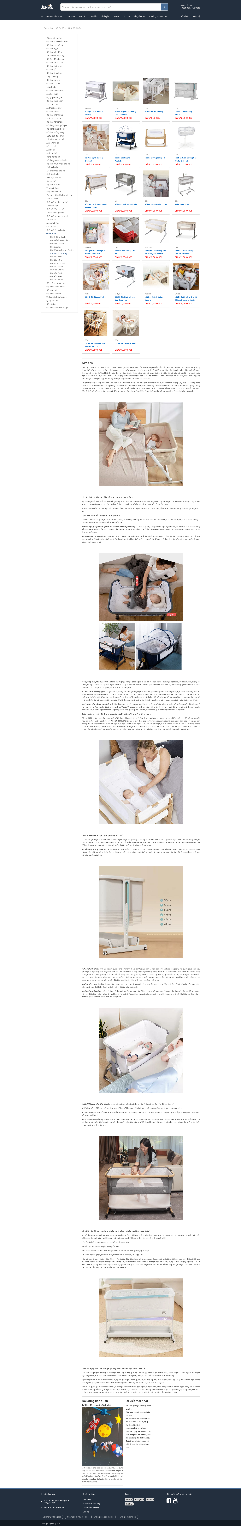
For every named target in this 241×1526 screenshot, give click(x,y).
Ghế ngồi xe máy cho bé (56, 216)
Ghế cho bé (51, 153)
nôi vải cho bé (56, 256)
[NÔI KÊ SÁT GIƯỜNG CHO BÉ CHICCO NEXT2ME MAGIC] (186, 285)
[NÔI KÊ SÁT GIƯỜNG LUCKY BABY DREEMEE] (126, 285)
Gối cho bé (50, 146)
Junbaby (53, 1524)
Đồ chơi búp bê (52, 184)
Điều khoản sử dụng (91, 1503)
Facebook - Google (190, 6)
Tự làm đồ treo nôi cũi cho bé (96, 1405)
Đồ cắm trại (51, 290)
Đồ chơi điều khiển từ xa (56, 41)
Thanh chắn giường (54, 212)
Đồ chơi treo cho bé (55, 170)
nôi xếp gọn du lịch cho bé (62, 250)
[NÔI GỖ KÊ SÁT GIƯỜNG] (156, 99)
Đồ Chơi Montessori (54, 59)
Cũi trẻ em (50, 226)
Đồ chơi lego (51, 48)
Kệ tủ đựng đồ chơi (54, 135)
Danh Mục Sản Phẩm (53, 16)
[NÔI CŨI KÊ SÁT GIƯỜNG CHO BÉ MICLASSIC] (186, 238)
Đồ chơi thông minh (54, 66)
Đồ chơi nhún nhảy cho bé (57, 163)
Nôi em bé (60, 28)
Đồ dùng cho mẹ (53, 293)
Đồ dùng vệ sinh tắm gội (56, 307)
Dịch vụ (126, 16)
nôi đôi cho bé (56, 266)
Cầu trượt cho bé (53, 38)
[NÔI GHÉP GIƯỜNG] (186, 192)
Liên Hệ (196, 16)
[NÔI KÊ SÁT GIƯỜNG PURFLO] (96, 285)
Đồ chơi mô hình (53, 111)
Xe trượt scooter (53, 108)
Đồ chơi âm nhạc (53, 73)
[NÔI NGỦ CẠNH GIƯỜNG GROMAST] (96, 145)
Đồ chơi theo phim (54, 101)
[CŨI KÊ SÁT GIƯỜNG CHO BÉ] (126, 331)
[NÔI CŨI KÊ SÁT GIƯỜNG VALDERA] (156, 285)
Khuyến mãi (139, 16)
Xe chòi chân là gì (133, 1425)
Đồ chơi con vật (53, 83)
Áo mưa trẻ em (52, 223)
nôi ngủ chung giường (59, 240)
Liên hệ (86, 1512)
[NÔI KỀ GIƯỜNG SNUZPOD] (156, 145)
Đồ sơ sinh (50, 304)
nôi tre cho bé (56, 279)
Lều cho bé (50, 87)
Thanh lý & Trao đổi (158, 16)
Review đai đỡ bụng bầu (136, 1428)
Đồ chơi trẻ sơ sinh (54, 62)
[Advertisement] (59, 357)
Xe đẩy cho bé (52, 142)
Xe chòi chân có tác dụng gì (137, 1422)
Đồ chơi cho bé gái (54, 45)
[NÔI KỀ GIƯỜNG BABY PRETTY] (156, 192)
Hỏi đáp (93, 16)
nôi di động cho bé (58, 237)
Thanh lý (128, 1504)
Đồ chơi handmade (54, 121)
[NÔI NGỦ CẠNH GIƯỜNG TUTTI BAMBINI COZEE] (96, 192)
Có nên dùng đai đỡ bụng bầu (138, 1438)
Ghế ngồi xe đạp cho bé (56, 202)
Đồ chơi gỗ (50, 69)
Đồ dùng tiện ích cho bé (56, 160)
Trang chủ (48, 28)
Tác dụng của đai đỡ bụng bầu (138, 1434)
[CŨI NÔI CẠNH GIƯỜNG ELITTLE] (186, 99)
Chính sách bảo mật (91, 1507)
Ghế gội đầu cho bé (54, 209)
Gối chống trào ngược (55, 283)
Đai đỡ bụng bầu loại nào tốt (137, 1441)
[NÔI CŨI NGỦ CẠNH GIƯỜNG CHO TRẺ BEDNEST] (126, 99)
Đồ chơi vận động (53, 52)
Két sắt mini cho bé (54, 139)
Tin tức (128, 1499)
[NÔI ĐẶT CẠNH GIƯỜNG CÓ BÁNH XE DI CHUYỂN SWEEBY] (96, 238)
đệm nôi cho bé (57, 269)
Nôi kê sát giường (74, 28)
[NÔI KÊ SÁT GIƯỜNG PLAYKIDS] (126, 145)
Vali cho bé (50, 219)
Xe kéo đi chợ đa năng (56, 297)
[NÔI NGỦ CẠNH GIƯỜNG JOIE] (126, 192)
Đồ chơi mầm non (54, 90)
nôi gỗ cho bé (56, 276)
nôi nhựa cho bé (57, 263)
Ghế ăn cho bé (52, 174)
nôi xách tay (55, 247)
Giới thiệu (87, 1499)
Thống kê (105, 16)
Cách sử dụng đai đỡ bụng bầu (138, 1431)
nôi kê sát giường (58, 253)
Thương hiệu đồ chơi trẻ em (58, 195)
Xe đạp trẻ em (52, 188)
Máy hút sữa (51, 198)
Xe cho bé (50, 149)
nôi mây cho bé (57, 273)
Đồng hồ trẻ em (53, 156)
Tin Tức (82, 16)
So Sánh (71, 16)
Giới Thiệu (184, 16)
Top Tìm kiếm (52, 104)
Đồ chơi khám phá (54, 115)
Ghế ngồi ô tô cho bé (55, 230)
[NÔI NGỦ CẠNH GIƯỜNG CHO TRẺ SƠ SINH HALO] (186, 145)
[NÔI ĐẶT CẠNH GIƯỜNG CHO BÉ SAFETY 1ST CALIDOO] (156, 238)
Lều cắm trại (51, 205)
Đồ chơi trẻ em (52, 80)
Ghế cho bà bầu (53, 191)
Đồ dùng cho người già (56, 125)
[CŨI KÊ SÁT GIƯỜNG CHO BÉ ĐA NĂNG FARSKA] (96, 331)
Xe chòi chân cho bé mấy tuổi (138, 1418)
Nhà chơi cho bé (53, 118)
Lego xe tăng (51, 76)
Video (116, 16)
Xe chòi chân (51, 94)
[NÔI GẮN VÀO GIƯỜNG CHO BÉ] (126, 238)
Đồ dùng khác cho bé (55, 128)
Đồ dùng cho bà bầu (55, 286)
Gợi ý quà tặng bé (53, 97)
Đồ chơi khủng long (54, 132)
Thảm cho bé (51, 167)
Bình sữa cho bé (53, 177)
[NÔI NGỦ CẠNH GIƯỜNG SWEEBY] (96, 99)
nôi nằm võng (56, 260)
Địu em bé (50, 181)
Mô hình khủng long (54, 55)
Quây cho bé (51, 300)
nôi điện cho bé (57, 243)
